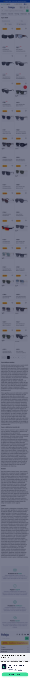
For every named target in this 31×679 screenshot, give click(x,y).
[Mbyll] (28, 664)
